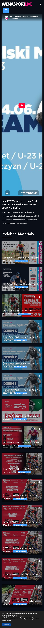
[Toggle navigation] (6, 10)
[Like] (34, 244)
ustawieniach (6, 621)
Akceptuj (6, 624)
